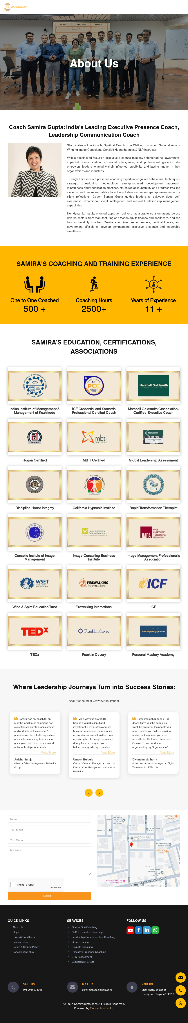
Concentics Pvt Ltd (102, 1008)
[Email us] (181, 977)
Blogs (15, 932)
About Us (17, 927)
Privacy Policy (20, 942)
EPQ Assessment (82, 956)
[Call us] (181, 990)
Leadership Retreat (83, 961)
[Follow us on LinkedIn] (147, 932)
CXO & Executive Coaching (87, 932)
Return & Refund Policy (25, 947)
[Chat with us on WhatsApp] (181, 1003)
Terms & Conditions (23, 937)
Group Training (80, 942)
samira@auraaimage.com (97, 989)
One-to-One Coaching (84, 927)
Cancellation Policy (23, 952)
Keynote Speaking (82, 947)
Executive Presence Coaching (89, 952)
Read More (48, 752)
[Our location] (132, 987)
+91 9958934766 (32, 989)
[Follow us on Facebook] (138, 932)
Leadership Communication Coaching (93, 937)
